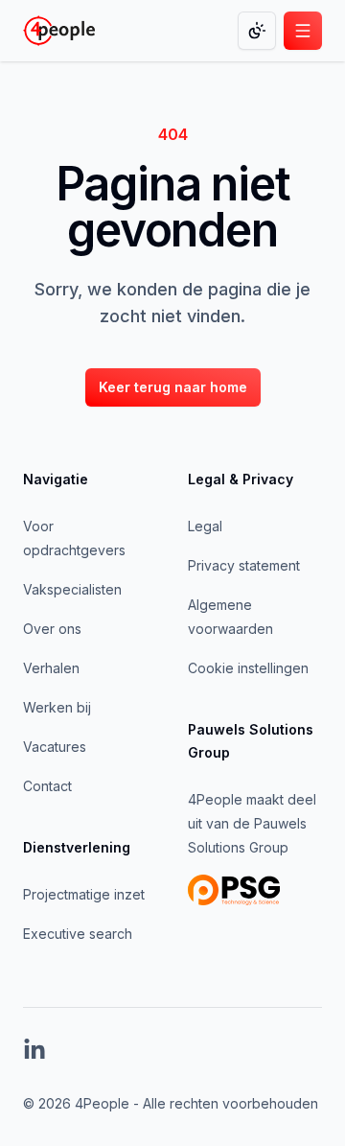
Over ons (52, 628)
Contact (47, 786)
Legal (205, 526)
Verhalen (51, 668)
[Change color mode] (257, 31)
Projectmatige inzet (84, 894)
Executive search (77, 933)
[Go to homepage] (59, 30)
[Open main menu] (303, 31)
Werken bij (57, 707)
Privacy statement (244, 565)
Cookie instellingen (248, 668)
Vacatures (54, 746)
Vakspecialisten (72, 589)
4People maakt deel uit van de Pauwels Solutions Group (252, 823)
